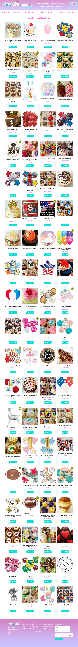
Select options (13, 46)
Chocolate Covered (45, 12)
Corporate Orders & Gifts (43, 3)
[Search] (29, 5)
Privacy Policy (21, 645)
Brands (68, 645)
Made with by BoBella (62, 645)
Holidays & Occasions (67, 12)
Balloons (28, 12)
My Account (54, 3)
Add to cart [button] (30, 46)
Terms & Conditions (55, 6)
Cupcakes (14, 12)
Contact (62, 3)
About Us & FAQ (45, 6)
